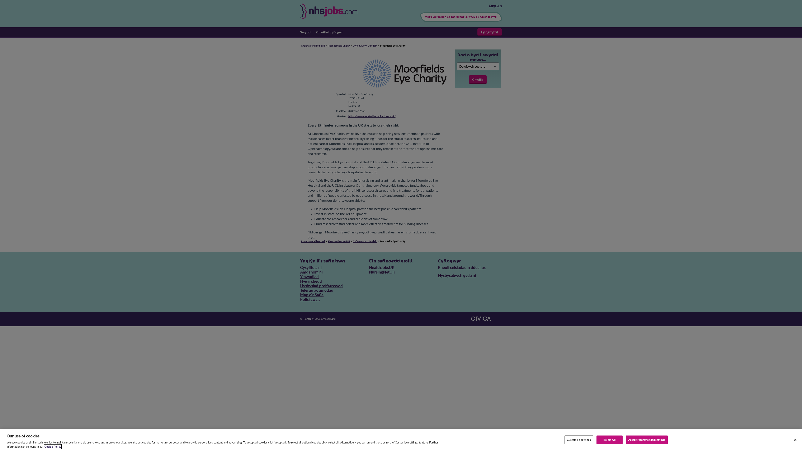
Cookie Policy (52, 446)
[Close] (795, 440)
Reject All (609, 439)
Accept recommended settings (647, 439)
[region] (401, 440)
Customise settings (579, 439)
